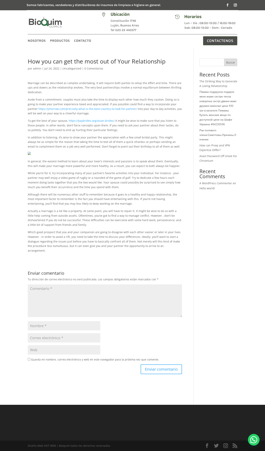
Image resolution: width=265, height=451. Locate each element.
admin (37, 68)
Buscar (230, 62)
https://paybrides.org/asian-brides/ (91, 121)
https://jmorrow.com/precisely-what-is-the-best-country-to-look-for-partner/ (87, 109)
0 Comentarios (93, 68)
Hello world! (207, 188)
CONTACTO (82, 41)
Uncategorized (71, 68)
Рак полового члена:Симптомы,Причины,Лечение (217, 134)
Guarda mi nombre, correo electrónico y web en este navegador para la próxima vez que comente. (95, 359)
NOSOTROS (37, 41)
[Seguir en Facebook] (227, 5)
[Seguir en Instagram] (235, 5)
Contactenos (220, 40)
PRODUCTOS (60, 41)
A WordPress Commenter (215, 183)
